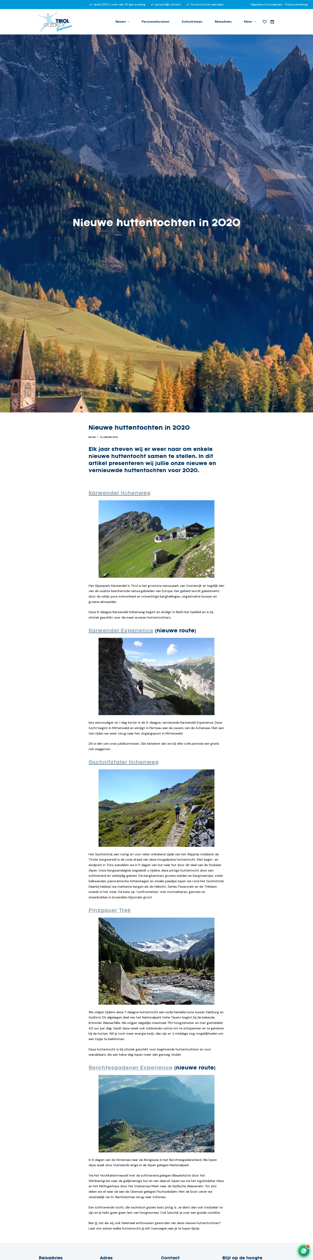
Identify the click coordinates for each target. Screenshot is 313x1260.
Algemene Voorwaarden (266, 4)
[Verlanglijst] (265, 22)
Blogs (92, 437)
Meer (248, 21)
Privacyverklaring (296, 4)
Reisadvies (223, 21)
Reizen (121, 21)
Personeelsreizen (155, 21)
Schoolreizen (192, 21)
